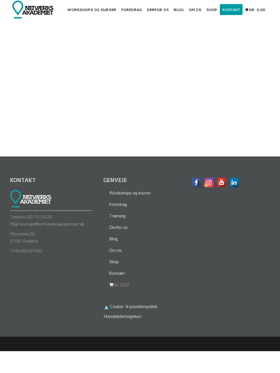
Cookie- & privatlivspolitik (134, 306)
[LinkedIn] (234, 182)
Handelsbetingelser (123, 316)
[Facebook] (196, 182)
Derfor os (118, 227)
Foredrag (118, 204)
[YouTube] (221, 182)
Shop (114, 261)
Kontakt (117, 273)
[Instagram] (209, 182)
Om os (115, 250)
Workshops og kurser (130, 192)
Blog (113, 238)
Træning (117, 215)
